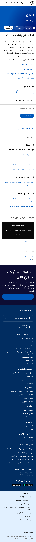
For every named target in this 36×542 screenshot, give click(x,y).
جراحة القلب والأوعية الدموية (23, 78)
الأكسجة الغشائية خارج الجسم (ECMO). (22, 165)
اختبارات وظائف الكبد (28, 155)
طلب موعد (28, 21)
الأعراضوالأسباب (29, 27)
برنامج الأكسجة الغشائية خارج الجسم (19, 74)
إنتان (30, 16)
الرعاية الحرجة (29, 70)
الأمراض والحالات (27, 9)
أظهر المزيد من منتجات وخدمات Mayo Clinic (21, 206)
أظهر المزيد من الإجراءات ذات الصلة (23, 169)
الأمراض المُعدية (27, 65)
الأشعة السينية (29, 160)
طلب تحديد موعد (27, 115)
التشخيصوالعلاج (19, 27)
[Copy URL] (6, 230)
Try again (18, 234)
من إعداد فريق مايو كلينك (26, 108)
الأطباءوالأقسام (9, 27)
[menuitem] (29, 27)
